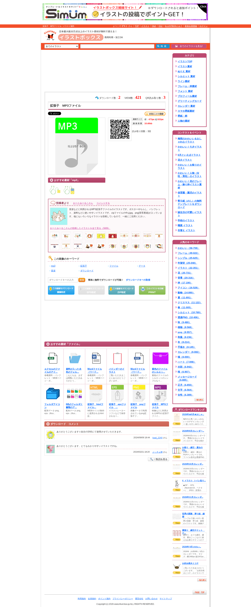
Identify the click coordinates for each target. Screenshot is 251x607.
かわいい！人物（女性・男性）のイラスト (190, 175)
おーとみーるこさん (83, 203)
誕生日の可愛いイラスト (190, 214)
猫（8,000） (184, 357)
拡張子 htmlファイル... (95, 406)
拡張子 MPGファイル (160, 406)
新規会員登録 (191, 26)
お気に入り (155, 114)
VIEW (177, 423)
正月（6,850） (185, 385)
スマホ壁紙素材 (186, 111)
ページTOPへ (200, 592)
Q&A (154, 26)
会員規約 (92, 598)
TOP (137, 26)
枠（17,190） (185, 282)
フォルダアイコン (52, 406)
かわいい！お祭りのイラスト (190, 166)
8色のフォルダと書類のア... (74, 406)
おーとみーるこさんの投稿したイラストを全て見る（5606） (80, 228)
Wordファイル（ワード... (94, 370)
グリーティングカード (190, 101)
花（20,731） (185, 272)
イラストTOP (185, 61)
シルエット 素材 (186, 76)
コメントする (103, 203)
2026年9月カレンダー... (193, 431)
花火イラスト (185, 159)
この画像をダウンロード (61, 290)
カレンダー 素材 (186, 106)
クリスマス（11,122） (190, 302)
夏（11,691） (185, 297)
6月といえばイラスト (189, 155)
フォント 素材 (185, 91)
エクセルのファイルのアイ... (52, 370)
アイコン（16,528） (189, 287)
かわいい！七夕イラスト (190, 148)
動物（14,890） (186, 292)
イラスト (145, 26)
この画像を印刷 (152, 290)
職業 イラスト (185, 225)
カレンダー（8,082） (189, 352)
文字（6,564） (185, 389)
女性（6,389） (185, 394)
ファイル (113, 266)
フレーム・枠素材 (187, 86)
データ (142, 266)
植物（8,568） (185, 327)
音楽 (53, 270)
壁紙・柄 (182, 115)
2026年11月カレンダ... (192, 497)
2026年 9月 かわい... (191, 547)
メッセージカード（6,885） (187, 378)
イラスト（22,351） (189, 267)
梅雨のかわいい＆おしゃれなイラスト (190, 140)
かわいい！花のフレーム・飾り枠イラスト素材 (190, 184)
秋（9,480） (184, 322)
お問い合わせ (151, 598)
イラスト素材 (185, 66)
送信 (82, 280)
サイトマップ (166, 598)
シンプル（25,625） (189, 258)
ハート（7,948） (187, 361)
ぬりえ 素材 (184, 71)
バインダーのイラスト (116, 370)
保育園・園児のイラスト (190, 194)
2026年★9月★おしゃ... (193, 414)
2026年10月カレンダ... (192, 464)
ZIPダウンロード (121, 290)
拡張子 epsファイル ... (117, 406)
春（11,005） (185, 307)
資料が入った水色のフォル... (73, 370)
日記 (160, 26)
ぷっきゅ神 (157, 452)
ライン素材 (184, 81)
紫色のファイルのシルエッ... (160, 370)
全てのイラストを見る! (190, 46)
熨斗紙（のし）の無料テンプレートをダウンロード (190, 204)
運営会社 (139, 598)
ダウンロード (87, 270)
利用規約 (82, 598)
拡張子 (83, 266)
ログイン (203, 26)
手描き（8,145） (187, 347)
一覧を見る (199, 399)
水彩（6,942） (185, 366)
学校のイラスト (186, 220)
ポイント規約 (104, 598)
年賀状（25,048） (187, 263)
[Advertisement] (24, 81)
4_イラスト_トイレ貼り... (194, 480)
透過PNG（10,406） (189, 317)
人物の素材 (184, 120)
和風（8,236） (185, 337)
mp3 (53, 266)
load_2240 (157, 438)
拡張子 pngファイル (138, 406)
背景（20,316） (186, 277)
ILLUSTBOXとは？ (173, 26)
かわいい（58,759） (189, 248)
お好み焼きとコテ (190, 563)
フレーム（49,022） (189, 253)
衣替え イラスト (186, 230)
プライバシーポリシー (123, 598)
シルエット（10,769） (190, 312)
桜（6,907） (184, 371)
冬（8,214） (184, 342)
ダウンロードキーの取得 (138, 280)
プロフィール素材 (187, 96)
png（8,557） (185, 332)
